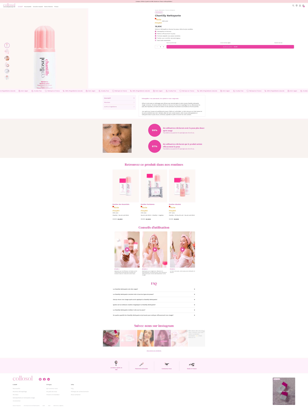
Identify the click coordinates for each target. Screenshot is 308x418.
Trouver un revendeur (53, 394)
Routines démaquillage (20, 391)
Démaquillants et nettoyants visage (24, 397)
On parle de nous (51, 391)
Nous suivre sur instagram (154, 350)
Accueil (156, 10)
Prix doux (15, 394)
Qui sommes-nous (52, 388)
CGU (49, 405)
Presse (56, 6)
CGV (44, 405)
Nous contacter (76, 394)
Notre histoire (48, 6)
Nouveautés (27, 6)
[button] (303, 5)
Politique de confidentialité (31, 405)
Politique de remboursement (80, 391)
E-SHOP (20, 6)
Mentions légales (58, 405)
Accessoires (16, 400)
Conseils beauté (38, 6)
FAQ (72, 388)
